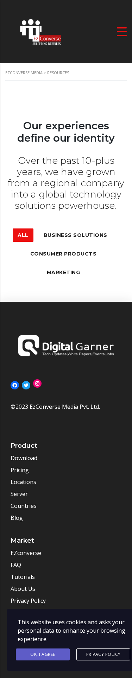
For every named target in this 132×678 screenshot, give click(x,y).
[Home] (40, 31)
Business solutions (75, 235)
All (23, 235)
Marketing (63, 272)
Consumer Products (63, 254)
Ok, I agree (42, 654)
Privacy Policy (103, 654)
